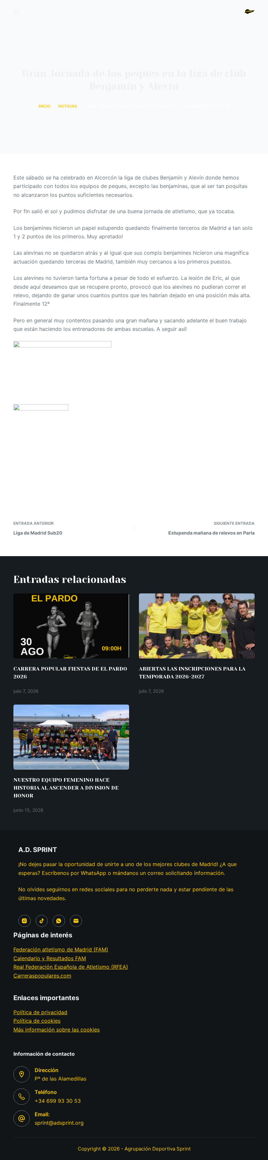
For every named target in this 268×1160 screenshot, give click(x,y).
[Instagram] (24, 921)
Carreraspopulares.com (42, 975)
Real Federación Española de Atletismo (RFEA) (70, 967)
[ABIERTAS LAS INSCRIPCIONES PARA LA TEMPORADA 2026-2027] (197, 625)
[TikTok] (42, 921)
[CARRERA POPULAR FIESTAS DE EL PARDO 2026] (71, 625)
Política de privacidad (40, 1012)
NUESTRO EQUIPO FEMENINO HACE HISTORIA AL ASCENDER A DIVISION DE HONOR (66, 788)
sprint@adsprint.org (59, 1122)
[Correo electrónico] (76, 921)
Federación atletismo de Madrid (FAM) (60, 949)
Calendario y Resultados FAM (49, 958)
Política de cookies (36, 1020)
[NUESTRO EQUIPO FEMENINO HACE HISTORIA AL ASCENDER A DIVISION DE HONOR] (71, 737)
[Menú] (16, 11)
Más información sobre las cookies (56, 1029)
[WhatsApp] (59, 921)
